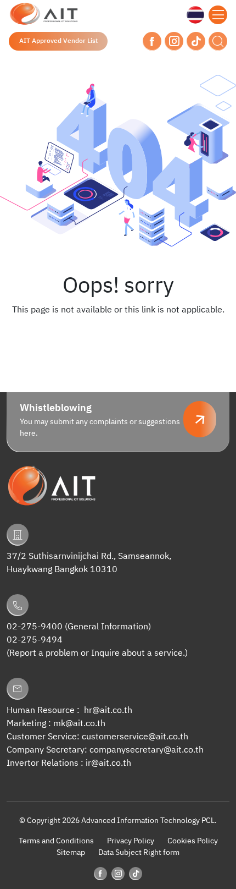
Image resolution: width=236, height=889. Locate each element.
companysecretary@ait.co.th (146, 750)
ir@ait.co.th (108, 763)
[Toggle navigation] (218, 15)
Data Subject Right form (138, 852)
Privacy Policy (130, 841)
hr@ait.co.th (108, 710)
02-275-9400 (35, 626)
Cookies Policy (192, 841)
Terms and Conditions (56, 841)
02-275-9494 (35, 640)
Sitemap (71, 852)
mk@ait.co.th (79, 723)
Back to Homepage (118, 332)
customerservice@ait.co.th (135, 736)
